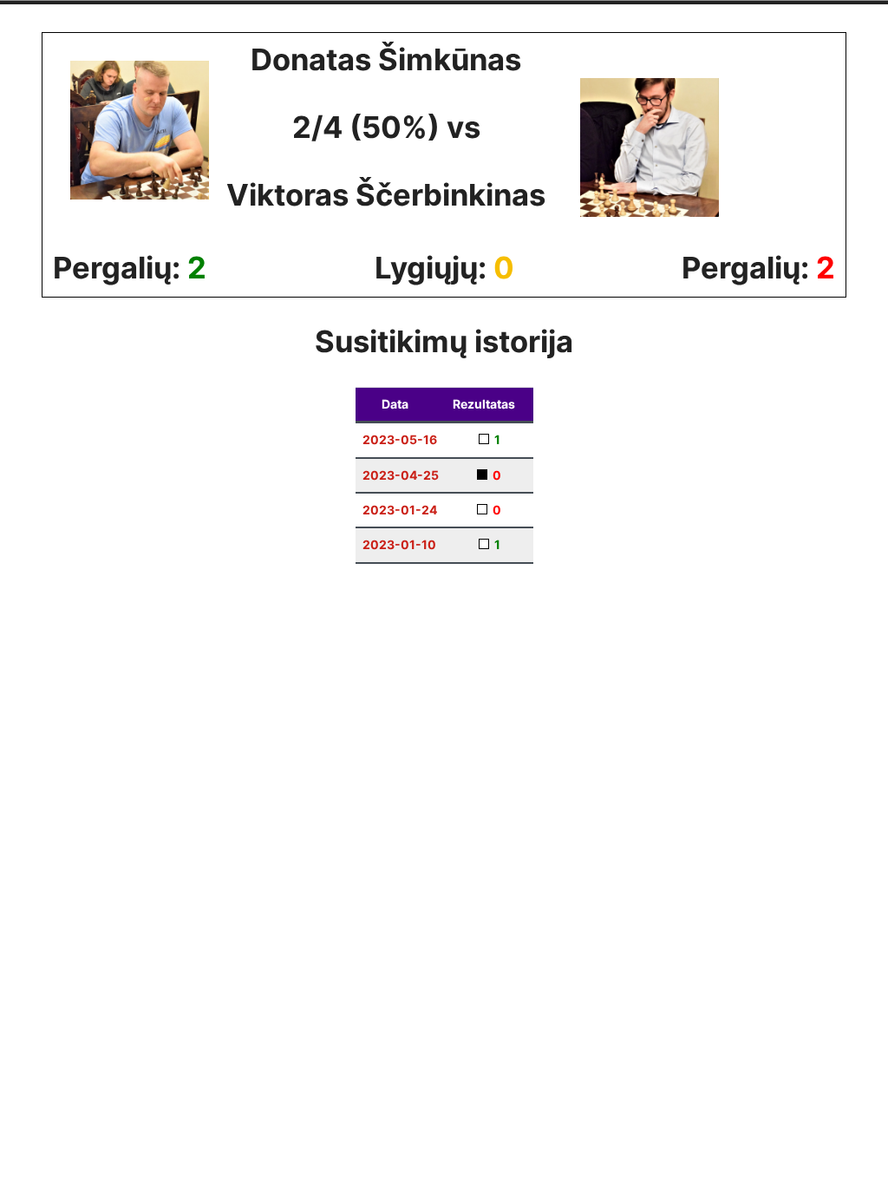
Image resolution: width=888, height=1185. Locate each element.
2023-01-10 (399, 544)
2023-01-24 (399, 509)
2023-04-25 (400, 475)
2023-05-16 (399, 439)
